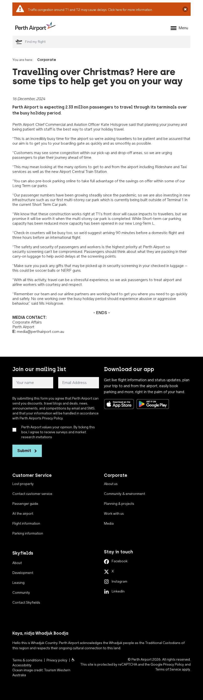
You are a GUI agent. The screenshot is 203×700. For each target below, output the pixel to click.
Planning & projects (119, 504)
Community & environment (124, 494)
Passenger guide (25, 504)
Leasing (18, 583)
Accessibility (21, 665)
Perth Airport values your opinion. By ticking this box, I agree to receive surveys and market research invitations (58, 432)
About (17, 563)
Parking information (27, 533)
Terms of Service (168, 669)
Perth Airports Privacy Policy (41, 418)
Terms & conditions (27, 660)
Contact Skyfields (26, 602)
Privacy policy (57, 660)
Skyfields (22, 553)
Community (21, 593)
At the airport (22, 514)
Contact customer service (32, 494)
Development (22, 573)
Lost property (23, 484)
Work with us (114, 514)
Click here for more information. (130, 10)
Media (109, 523)
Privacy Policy (173, 664)
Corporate (46, 60)
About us (111, 484)
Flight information (26, 523)
